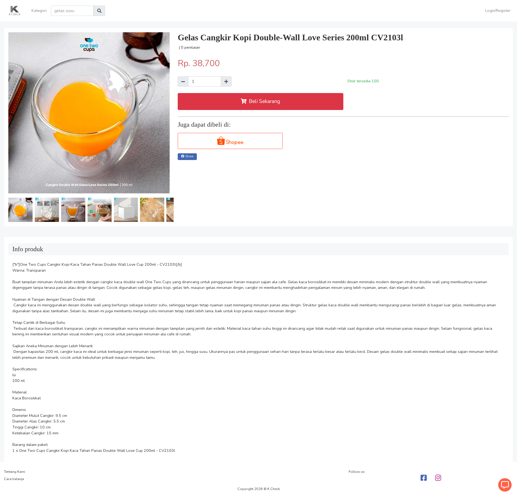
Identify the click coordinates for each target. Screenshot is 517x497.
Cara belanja (14, 479)
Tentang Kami (14, 471)
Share (189, 156)
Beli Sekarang (264, 101)
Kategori (39, 10)
